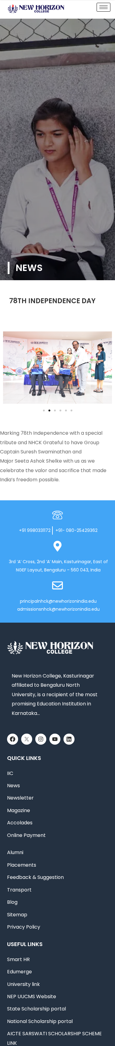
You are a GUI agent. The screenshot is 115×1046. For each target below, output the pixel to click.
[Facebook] (12, 739)
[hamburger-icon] (103, 7)
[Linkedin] (69, 739)
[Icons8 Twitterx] (26, 739)
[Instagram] (40, 739)
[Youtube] (54, 739)
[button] (10, 369)
